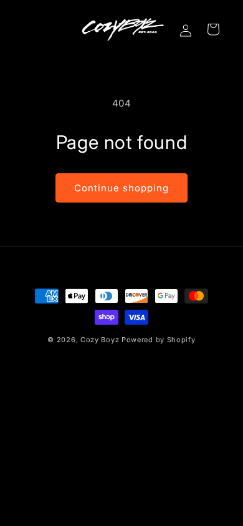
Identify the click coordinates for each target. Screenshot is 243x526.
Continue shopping (121, 188)
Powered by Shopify (159, 339)
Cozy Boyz (99, 339)
